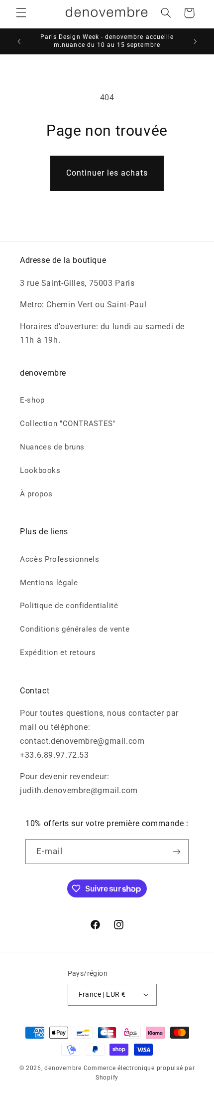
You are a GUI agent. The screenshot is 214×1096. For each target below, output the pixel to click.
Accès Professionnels (60, 559)
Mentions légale (49, 582)
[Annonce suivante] (195, 41)
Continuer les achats (107, 173)
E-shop (32, 400)
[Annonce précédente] (19, 41)
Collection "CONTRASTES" (68, 423)
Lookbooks (40, 470)
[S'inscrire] (176, 851)
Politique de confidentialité (69, 605)
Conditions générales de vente (74, 629)
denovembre (62, 1068)
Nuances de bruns (52, 446)
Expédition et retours (58, 652)
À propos (36, 493)
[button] (20, 12)
